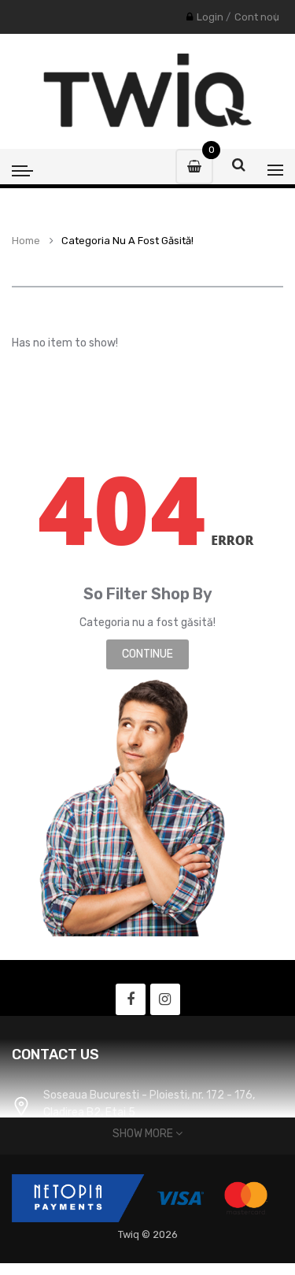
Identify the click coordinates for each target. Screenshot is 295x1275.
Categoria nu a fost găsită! (127, 240)
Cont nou (256, 17)
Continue (147, 654)
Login (210, 17)
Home (26, 240)
